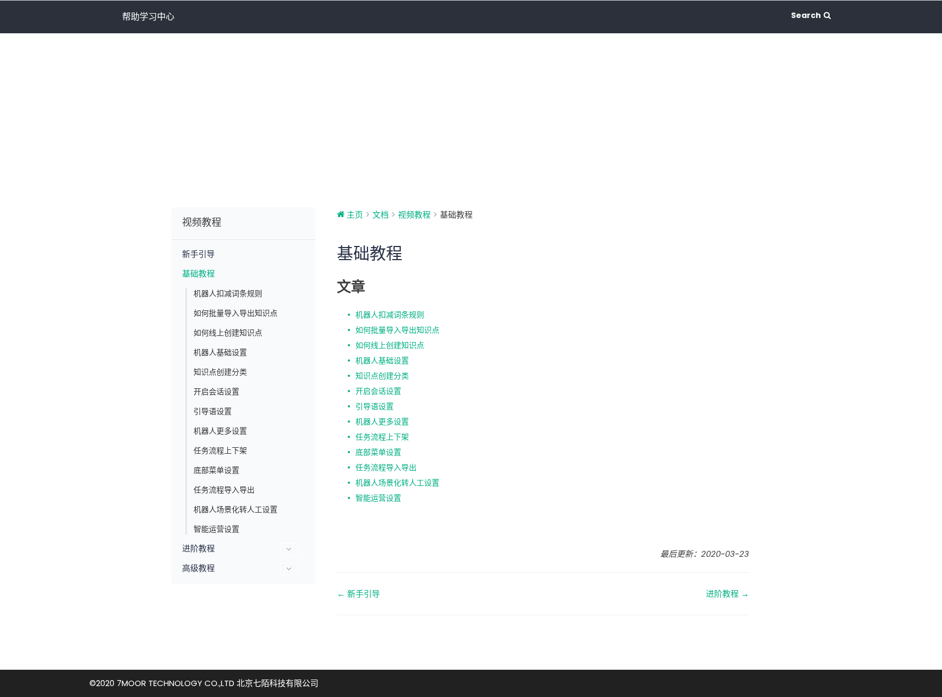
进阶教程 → (727, 593)
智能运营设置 (216, 529)
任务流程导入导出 (224, 489)
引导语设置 (213, 411)
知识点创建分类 (220, 371)
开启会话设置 (216, 391)
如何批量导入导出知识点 (235, 313)
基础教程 (198, 273)
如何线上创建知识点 (228, 332)
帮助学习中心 (148, 16)
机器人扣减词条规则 (228, 293)
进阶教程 (198, 548)
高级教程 (198, 568)
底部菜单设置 (216, 470)
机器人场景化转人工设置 (235, 509)
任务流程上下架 (220, 450)
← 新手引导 (358, 593)
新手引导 (198, 254)
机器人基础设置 (220, 352)
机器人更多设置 (220, 430)
